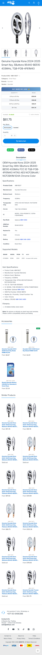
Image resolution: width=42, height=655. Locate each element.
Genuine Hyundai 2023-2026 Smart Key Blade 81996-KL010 (9, 350)
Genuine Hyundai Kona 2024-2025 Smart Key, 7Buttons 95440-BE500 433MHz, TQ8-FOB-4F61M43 (9, 491)
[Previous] (2, 28)
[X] (18, 629)
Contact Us (7, 636)
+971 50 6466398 (15, 614)
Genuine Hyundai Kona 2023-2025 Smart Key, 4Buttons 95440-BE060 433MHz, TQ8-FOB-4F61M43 (9, 558)
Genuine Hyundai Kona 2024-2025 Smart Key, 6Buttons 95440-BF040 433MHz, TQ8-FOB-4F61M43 (30, 458)
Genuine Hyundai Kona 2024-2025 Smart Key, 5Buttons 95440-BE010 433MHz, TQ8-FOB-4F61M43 (9, 424)
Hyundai (10, 81)
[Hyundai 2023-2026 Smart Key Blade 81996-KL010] (31, 336)
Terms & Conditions (34, 638)
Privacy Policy (21, 638)
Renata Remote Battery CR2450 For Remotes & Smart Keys (9, 384)
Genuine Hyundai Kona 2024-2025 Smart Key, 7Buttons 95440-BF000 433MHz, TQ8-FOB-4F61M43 (9, 525)
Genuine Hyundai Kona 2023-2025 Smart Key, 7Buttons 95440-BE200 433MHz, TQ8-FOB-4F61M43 (9, 592)
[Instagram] (29, 629)
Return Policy (8, 638)
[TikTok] (24, 629)
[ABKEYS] (11, 4)
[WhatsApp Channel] (34, 629)
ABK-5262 (23, 220)
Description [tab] (21, 157)
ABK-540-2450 (25, 239)
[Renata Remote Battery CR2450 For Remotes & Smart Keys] (10, 369)
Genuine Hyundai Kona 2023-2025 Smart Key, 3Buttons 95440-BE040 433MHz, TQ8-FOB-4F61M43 (30, 525)
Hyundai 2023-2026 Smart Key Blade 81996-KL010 (31, 349)
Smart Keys (12, 78)
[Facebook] (8, 629)
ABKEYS (21, 642)
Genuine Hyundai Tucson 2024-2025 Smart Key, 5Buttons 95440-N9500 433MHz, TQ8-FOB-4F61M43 (30, 592)
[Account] (34, 3)
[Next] (40, 28)
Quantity (5, 132)
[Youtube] (13, 629)
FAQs (34, 636)
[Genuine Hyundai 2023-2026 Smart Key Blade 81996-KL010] (10, 336)
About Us (21, 636)
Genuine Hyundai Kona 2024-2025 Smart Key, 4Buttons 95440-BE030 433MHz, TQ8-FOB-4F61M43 (30, 424)
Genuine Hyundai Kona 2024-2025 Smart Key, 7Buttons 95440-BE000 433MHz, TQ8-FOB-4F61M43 (30, 491)
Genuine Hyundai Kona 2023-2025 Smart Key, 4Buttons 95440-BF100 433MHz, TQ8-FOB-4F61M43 (30, 558)
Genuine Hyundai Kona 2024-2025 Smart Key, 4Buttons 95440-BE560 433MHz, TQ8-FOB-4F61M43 (9, 458)
